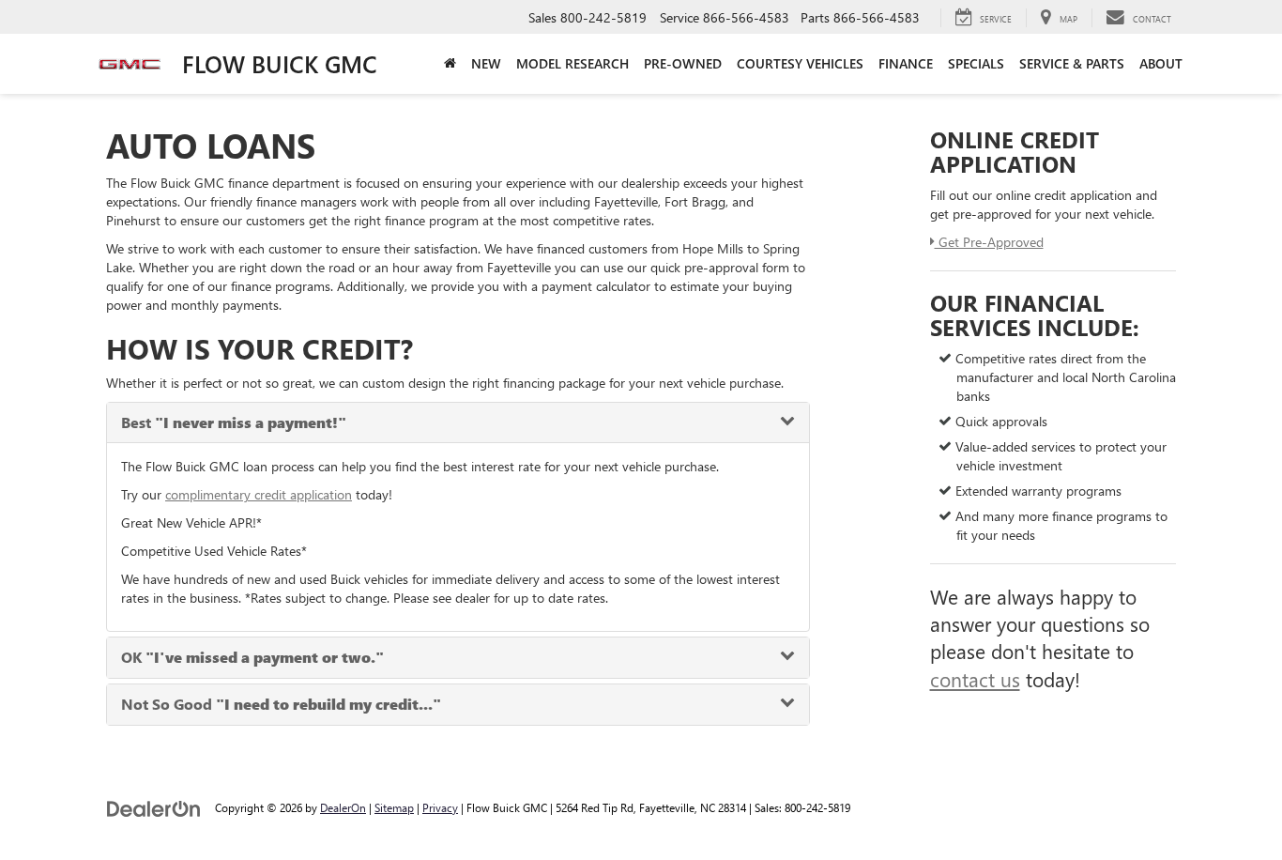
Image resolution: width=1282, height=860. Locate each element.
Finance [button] (905, 63)
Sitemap (394, 807)
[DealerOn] (154, 807)
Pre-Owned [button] (683, 63)
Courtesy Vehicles (800, 63)
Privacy (440, 807)
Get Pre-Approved (989, 242)
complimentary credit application (258, 494)
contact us (975, 679)
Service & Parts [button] (1071, 63)
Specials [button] (976, 63)
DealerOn (343, 807)
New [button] (486, 63)
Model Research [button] (572, 63)
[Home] (450, 64)
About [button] (1161, 63)
